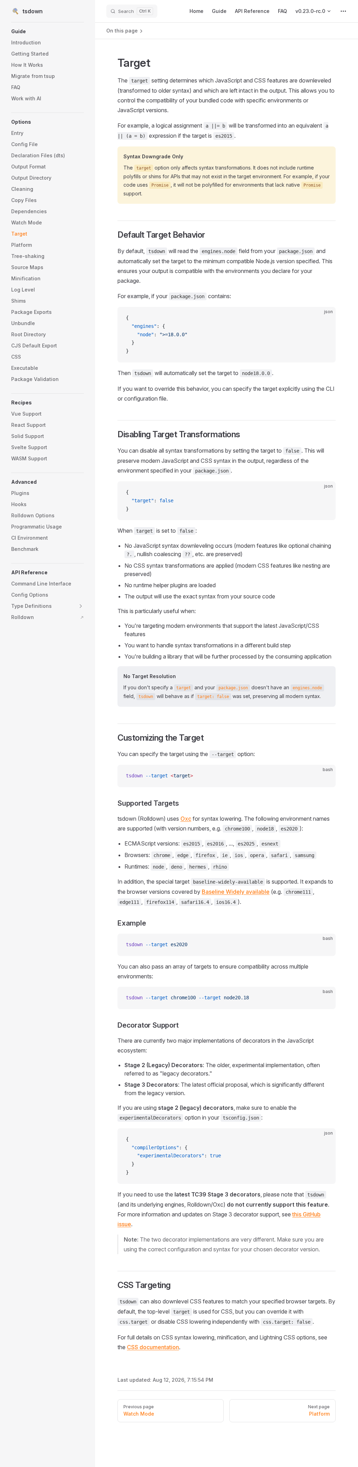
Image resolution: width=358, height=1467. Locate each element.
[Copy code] (324, 318)
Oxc (185, 818)
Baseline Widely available (236, 891)
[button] (47, 31)
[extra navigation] (343, 11)
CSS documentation (153, 1347)
